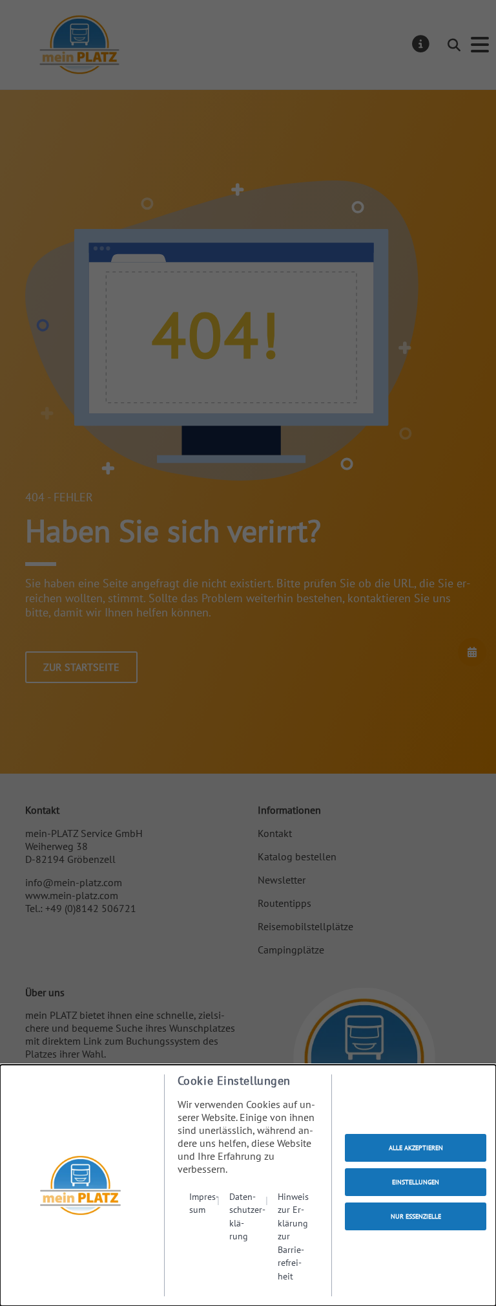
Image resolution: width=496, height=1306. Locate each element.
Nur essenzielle (416, 1216)
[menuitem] (204, 1236)
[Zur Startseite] (80, 1185)
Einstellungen (415, 1182)
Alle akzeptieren (416, 1148)
